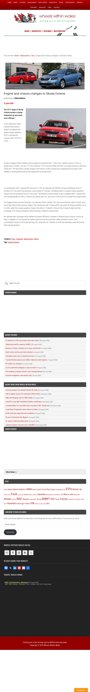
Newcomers (28, 239)
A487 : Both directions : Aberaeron (16, 582)
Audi (20, 489)
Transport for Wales (74, 499)
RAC (19, 498)
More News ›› (11, 472)
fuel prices (20, 494)
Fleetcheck (7, 494)
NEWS (27, 31)
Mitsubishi (77, 494)
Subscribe (10, 532)
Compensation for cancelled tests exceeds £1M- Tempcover (28, 406)
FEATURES (47, 31)
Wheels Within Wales (45, 18)
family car (77, 489)
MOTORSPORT (60, 31)
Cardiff (38, 489)
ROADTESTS (36, 31)
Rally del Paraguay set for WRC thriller (19, 398)
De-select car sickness (14, 364)
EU (64, 489)
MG (68, 494)
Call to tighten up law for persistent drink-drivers (23, 394)
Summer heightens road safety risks (19, 375)
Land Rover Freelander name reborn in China (22, 409)
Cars (13, 239)
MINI (71, 495)
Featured (19, 239)
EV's (69, 489)
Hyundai (41, 494)
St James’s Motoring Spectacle (17, 421)
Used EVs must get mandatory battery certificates (24, 402)
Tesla (57, 499)
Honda (26, 495)
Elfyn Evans (50, 489)
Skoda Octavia (13, 242)
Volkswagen (20, 504)
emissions (59, 489)
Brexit (34, 489)
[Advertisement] (45, 44)
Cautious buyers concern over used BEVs (21, 425)
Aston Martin (13, 489)
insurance (57, 494)
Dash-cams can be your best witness (19, 352)
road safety (32, 499)
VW (32, 503)
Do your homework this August (17, 417)
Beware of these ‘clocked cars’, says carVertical (23, 348)
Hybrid (30, 494)
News (36, 239)
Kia (65, 494)
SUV (52, 499)
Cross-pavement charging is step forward (21, 368)
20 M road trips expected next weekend (20, 413)
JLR (62, 494)
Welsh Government (40, 503)
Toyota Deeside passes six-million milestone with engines (26, 360)
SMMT (46, 498)
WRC (48, 504)
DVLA (44, 489)
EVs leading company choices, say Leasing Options (24, 371)
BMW (29, 489)
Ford (14, 494)
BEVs (24, 489)
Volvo (27, 503)
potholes (14, 499)
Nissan (7, 498)
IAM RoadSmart (49, 494)
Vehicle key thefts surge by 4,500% (18, 344)
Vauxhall (11, 503)
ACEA (6, 489)
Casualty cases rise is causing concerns (20, 356)
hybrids (35, 494)
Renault (26, 499)
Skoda (39, 499)
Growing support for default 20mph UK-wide (21, 390)
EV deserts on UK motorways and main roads (22, 340)
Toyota (63, 498)
